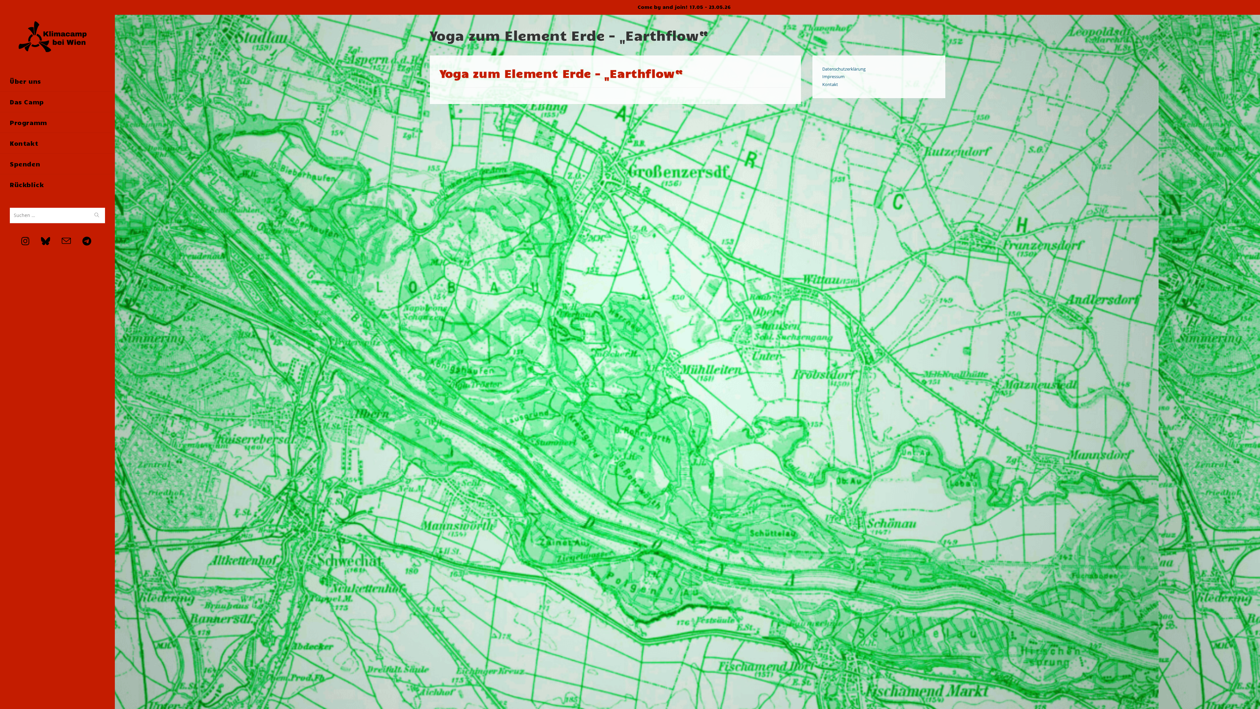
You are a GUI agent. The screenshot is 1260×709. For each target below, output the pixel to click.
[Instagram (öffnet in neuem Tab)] (20, 241)
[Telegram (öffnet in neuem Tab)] (81, 241)
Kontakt (830, 84)
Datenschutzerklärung (844, 69)
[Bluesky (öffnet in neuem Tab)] (40, 241)
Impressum (833, 76)
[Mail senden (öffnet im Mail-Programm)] (60, 241)
